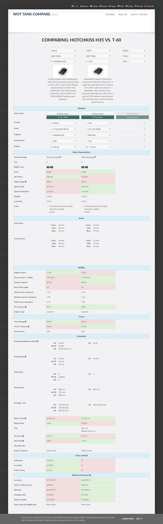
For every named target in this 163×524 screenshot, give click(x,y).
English (76, 6)
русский (140, 6)
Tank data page (53, 157)
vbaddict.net (31, 505)
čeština (130, 6)
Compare (110, 15)
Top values (63, 117)
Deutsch (85, 6)
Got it (139, 519)
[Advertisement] (81, 25)
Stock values (64, 114)
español (104, 6)
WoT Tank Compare (35, 14)
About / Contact (139, 15)
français (95, 6)
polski (122, 6)
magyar (113, 6)
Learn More (128, 519)
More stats (51, 505)
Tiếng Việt (150, 6)
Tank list (122, 15)
